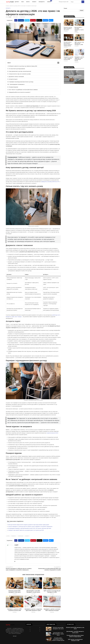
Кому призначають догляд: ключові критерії (20, 71)
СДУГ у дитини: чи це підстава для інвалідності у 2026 (79, 43)
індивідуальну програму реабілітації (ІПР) (50, 181)
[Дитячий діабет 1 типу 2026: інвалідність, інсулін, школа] (33, 583)
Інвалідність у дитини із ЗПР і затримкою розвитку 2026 (68, 58)
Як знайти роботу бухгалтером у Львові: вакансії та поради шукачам (68, 44)
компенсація (20, 535)
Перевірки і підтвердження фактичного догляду (21, 81)
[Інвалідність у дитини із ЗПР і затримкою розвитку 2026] (14, 601)
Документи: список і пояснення (16, 76)
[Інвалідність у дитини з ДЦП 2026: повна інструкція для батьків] (79, 52)
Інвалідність (41, 1)
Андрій (10, 16)
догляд (8, 535)
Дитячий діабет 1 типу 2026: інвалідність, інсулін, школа (79, 29)
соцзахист (27, 535)
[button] (64, 77)
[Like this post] (16, 20)
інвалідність (13, 535)
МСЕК (22, 1)
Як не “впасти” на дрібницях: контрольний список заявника (23, 89)
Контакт (15, 636)
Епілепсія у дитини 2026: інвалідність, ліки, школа (68, 28)
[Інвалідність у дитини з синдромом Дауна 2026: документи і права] (33, 601)
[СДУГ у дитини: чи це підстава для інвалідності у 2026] (52, 583)
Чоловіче (34, 1)
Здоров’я (17, 1)
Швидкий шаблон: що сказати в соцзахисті (19, 92)
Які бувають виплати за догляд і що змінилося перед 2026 (22, 66)
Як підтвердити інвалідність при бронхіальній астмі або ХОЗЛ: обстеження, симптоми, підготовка (29, 528)
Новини (49, 1)
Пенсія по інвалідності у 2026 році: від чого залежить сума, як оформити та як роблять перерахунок (30, 526)
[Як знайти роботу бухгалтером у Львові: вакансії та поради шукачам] (68, 37)
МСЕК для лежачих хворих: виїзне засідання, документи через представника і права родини (28, 524)
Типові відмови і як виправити (17, 84)
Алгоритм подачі (13, 79)
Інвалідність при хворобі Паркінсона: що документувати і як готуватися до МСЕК (26, 530)
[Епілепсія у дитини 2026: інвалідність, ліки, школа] (14, 583)
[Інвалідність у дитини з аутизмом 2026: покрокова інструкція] (52, 601)
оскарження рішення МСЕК (52, 433)
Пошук (82, 2)
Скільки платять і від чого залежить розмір (20, 73)
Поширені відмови (13, 87)
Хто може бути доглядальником (17, 68)
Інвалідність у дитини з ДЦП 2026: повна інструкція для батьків (79, 58)
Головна (7, 5)
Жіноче (27, 1)
